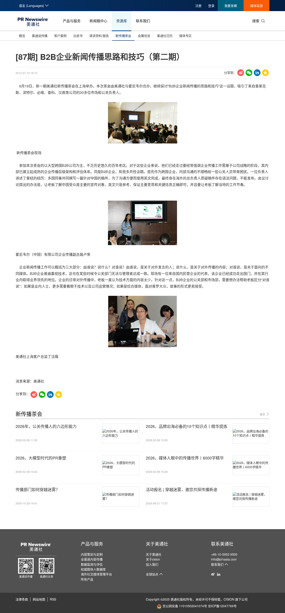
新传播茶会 (123, 35)
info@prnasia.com (224, 559)
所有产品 (87, 579)
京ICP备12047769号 (222, 606)
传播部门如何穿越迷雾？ (38, 489)
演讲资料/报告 (99, 35)
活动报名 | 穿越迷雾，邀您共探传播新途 (181, 489)
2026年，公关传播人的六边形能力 (46, 426)
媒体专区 (185, 35)
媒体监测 (256, 5)
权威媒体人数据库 (93, 569)
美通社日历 (165, 35)
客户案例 (60, 35)
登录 (211, 5)
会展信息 (144, 35)
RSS (53, 599)
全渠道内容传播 (92, 559)
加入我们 (152, 564)
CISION (229, 599)
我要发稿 (230, 5)
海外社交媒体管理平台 (96, 574)
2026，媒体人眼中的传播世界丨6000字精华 (185, 458)
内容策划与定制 (92, 554)
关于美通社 (157, 543)
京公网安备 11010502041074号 (185, 606)
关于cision (153, 559)
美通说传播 (39, 35)
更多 (263, 414)
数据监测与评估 (92, 564)
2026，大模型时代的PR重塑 (41, 458)
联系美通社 (222, 543)
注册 (198, 5)
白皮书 (78, 35)
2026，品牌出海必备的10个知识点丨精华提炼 (186, 426)
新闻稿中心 (98, 20)
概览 (22, 35)
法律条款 (22, 599)
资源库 (121, 20)
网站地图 (39, 599)
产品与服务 (72, 20)
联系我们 (143, 20)
